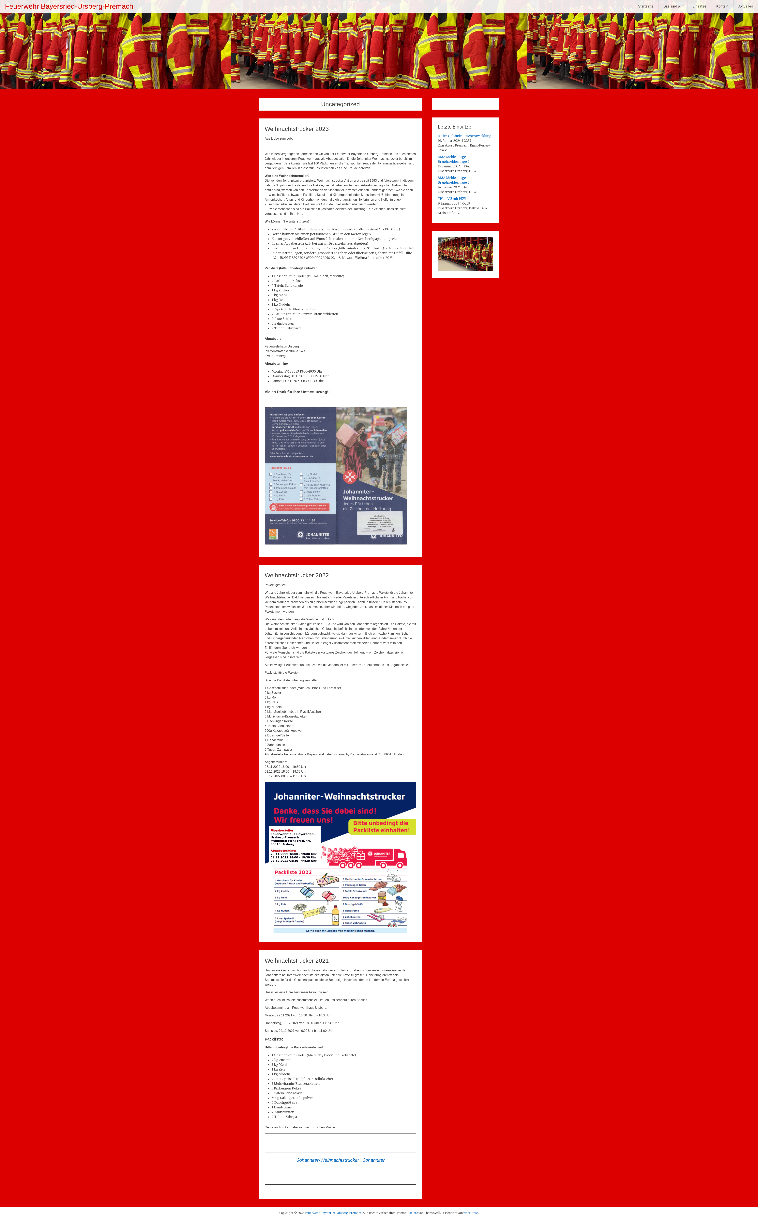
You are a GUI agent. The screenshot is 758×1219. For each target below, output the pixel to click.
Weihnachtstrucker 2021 (297, 960)
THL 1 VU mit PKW (452, 199)
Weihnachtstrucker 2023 (297, 129)
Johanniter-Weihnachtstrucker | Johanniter (341, 1160)
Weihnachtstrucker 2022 (297, 575)
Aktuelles (745, 6)
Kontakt (722, 6)
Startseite (646, 6)
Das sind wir (673, 6)
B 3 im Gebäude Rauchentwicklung (464, 136)
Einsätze (699, 6)
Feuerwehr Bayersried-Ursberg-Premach (69, 6)
